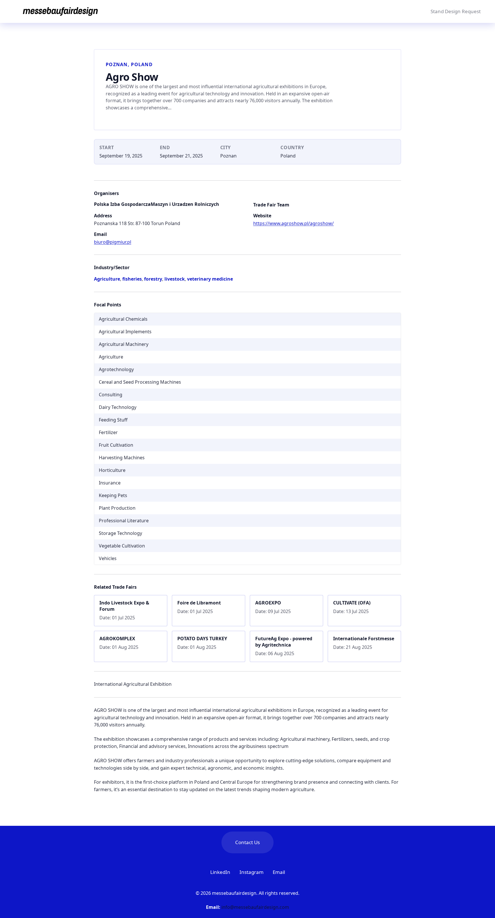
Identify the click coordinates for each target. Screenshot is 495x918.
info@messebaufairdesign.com (255, 907)
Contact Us (247, 842)
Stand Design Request (456, 11)
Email (279, 872)
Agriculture (107, 279)
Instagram (251, 872)
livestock (174, 279)
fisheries (132, 279)
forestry (153, 279)
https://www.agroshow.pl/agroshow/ (293, 223)
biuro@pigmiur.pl (112, 242)
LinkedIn (220, 872)
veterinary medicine (210, 279)
